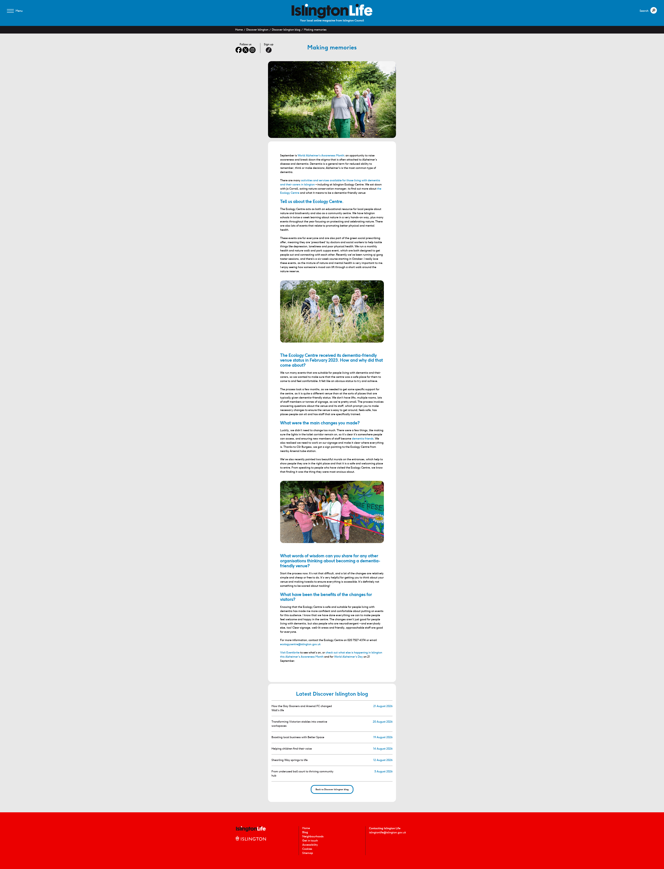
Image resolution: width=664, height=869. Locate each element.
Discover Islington (257, 29)
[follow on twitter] (245, 50)
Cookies (307, 849)
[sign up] (269, 50)
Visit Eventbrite (289, 652)
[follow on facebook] (239, 50)
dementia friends (363, 438)
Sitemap (307, 853)
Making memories (315, 29)
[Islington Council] (250, 842)
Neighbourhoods (313, 836)
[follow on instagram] (252, 50)
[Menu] (10, 10)
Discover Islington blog (286, 29)
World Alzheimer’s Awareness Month (321, 155)
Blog (305, 832)
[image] (332, 11)
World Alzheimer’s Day (348, 656)
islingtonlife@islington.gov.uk (387, 832)
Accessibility (310, 845)
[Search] (653, 10)
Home (239, 29)
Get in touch (310, 840)
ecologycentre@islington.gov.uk (300, 644)
